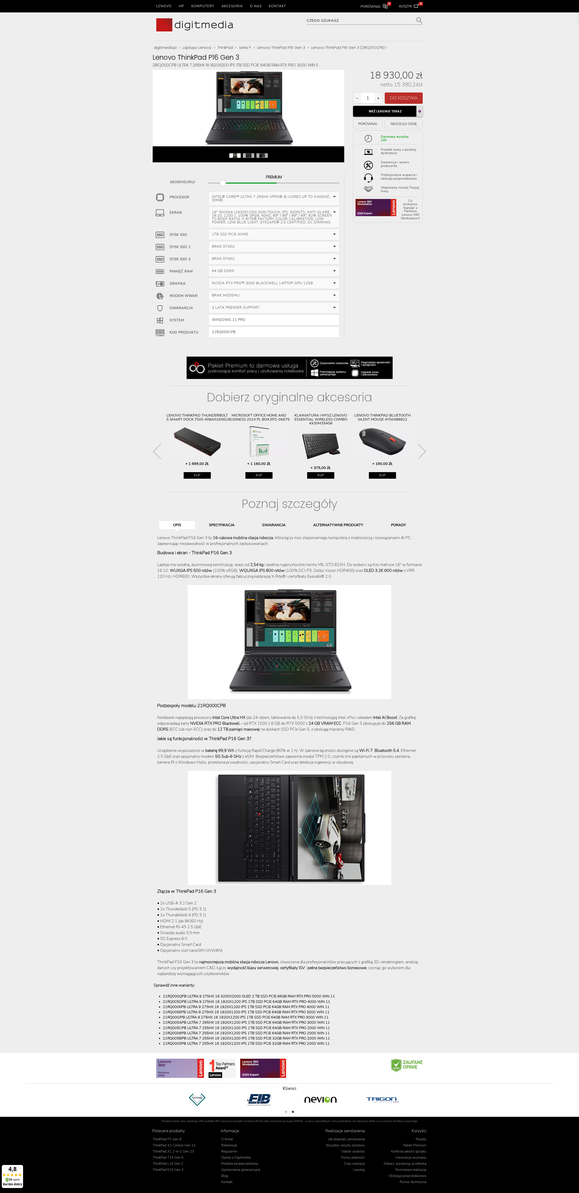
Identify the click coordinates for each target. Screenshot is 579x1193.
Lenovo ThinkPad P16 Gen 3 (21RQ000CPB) (348, 47)
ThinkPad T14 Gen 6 (168, 1157)
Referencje (229, 1145)
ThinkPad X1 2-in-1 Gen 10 (173, 1151)
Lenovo (164, 6)
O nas (256, 6)
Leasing (359, 1169)
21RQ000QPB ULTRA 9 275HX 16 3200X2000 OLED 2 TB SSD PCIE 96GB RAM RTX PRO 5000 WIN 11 (249, 996)
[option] (197, 446)
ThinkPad (225, 47)
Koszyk (410, 5)
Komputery (202, 6)
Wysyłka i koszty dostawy (345, 1145)
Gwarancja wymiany (411, 1157)
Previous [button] (157, 451)
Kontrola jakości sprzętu (408, 1151)
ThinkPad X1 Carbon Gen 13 (174, 1145)
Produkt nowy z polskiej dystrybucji (398, 151)
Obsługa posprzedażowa (407, 1176)
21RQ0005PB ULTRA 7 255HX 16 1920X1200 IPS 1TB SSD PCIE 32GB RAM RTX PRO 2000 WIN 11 (246, 1043)
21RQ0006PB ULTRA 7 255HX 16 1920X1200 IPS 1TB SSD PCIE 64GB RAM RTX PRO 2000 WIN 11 (246, 1033)
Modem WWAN (184, 296)
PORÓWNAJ (367, 123)
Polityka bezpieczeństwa (239, 1163)
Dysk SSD (178, 234)
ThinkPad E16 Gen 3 (168, 1169)
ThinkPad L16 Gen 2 (168, 1163)
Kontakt (277, 6)
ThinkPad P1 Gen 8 (167, 1139)
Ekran (176, 212)
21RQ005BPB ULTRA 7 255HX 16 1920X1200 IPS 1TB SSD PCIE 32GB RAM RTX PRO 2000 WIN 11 (246, 1038)
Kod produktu (184, 332)
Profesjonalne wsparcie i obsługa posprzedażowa (399, 177)
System (177, 320)
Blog (224, 1176)
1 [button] (286, 1112)
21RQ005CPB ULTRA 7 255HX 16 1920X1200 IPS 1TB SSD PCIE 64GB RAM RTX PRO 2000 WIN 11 (246, 1027)
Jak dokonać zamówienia (346, 1139)
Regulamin (229, 1151)
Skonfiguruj (182, 181)
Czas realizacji (354, 1163)
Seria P (245, 47)
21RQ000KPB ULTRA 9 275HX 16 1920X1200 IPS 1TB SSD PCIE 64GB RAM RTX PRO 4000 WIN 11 (246, 1006)
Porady (421, 1139)
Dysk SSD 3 (180, 259)
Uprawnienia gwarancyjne (240, 1169)
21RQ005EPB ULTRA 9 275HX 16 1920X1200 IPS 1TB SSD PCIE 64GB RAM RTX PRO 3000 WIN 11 (246, 1012)
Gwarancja (181, 308)
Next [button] (422, 451)
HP (181, 6)
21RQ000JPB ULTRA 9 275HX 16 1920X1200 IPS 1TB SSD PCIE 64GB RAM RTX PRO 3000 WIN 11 (246, 1017)
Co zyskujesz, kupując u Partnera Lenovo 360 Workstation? (410, 209)
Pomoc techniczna (413, 1182)
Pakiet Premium (414, 1145)
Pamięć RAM (181, 271)
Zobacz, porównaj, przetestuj (405, 1163)
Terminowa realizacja (410, 1169)
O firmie (227, 1139)
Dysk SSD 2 (180, 247)
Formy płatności (353, 1157)
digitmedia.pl (165, 47)
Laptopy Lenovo (197, 47)
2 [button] (293, 1112)
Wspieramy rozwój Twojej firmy (400, 189)
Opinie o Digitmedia (236, 1157)
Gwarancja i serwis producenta (395, 164)
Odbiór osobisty (353, 1151)
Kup (197, 475)
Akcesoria (232, 6)
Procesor (179, 197)
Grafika (178, 283)
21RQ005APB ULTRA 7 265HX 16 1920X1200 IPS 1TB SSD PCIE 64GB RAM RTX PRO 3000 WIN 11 (246, 1022)
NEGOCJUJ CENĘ (404, 123)
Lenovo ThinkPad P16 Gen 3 (281, 47)
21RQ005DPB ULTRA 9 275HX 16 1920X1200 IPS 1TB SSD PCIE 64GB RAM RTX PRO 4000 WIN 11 (246, 1001)
